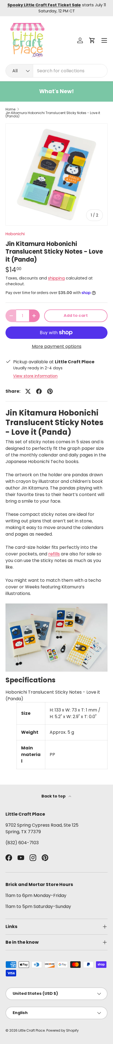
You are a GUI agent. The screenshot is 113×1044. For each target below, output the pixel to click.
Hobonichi (15, 234)
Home (10, 109)
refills (54, 554)
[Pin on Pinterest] (49, 391)
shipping (56, 278)
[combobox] (56, 70)
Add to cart (76, 315)
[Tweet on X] (27, 391)
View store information (35, 376)
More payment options (56, 346)
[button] (92, 40)
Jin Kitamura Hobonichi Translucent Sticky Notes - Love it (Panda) (52, 114)
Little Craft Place (31, 1030)
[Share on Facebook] (38, 391)
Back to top (53, 796)
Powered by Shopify (62, 1030)
